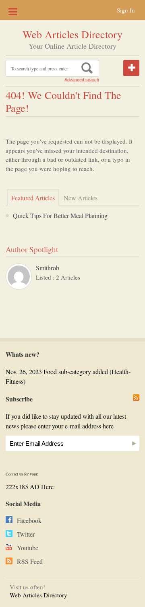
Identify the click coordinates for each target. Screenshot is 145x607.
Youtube (27, 547)
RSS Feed (30, 561)
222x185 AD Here (30, 486)
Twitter (26, 534)
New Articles (80, 197)
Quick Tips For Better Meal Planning (60, 215)
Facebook (29, 520)
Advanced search (81, 79)
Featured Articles (33, 197)
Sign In (126, 10)
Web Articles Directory (72, 34)
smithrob (47, 267)
